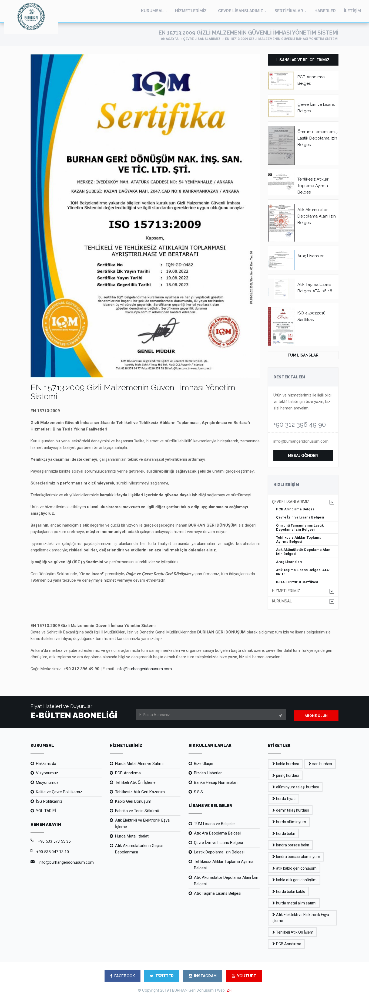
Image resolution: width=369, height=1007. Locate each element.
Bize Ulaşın (203, 763)
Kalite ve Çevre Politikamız (59, 791)
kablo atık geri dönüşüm (296, 880)
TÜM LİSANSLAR (302, 355)
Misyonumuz (47, 782)
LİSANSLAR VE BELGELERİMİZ (303, 60)
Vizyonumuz (47, 773)
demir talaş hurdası (292, 810)
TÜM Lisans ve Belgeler (214, 823)
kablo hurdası (287, 764)
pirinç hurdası (287, 775)
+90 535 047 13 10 (52, 851)
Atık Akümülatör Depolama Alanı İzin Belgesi (316, 216)
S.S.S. (199, 791)
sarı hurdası (321, 764)
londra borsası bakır (292, 845)
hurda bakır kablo (290, 891)
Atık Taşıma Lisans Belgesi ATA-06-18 (303, 572)
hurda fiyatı (285, 798)
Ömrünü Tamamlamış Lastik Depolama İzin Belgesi (317, 138)
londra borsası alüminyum (297, 857)
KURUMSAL (152, 10)
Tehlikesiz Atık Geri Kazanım (140, 791)
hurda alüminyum (290, 822)
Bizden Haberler (208, 773)
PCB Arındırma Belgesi (296, 509)
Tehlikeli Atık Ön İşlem (294, 932)
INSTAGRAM (205, 976)
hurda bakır (285, 833)
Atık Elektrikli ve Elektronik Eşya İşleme (142, 823)
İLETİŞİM (352, 10)
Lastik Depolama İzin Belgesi (219, 852)
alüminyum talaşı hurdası (297, 787)
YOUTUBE (246, 976)
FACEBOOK (124, 976)
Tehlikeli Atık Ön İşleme (135, 782)
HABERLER (325, 10)
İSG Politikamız (49, 801)
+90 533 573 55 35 (54, 841)
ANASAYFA (170, 39)
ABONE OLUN (316, 716)
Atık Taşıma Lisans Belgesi (217, 893)
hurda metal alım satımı (295, 903)
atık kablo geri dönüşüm (296, 868)
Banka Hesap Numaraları (215, 782)
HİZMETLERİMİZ (191, 10)
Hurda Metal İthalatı (132, 836)
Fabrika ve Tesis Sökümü (137, 810)
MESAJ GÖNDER (303, 455)
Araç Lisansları (310, 255)
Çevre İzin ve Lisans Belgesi (300, 517)
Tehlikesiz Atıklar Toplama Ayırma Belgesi (312, 186)
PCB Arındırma (128, 773)
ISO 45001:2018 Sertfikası (297, 582)
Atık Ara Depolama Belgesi (217, 833)
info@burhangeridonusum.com (300, 441)
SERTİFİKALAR (288, 10)
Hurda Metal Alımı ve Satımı (139, 763)
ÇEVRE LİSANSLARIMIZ (240, 10)
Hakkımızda (46, 763)
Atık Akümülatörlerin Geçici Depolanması (139, 849)
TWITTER (164, 976)
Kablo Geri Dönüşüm (133, 801)
